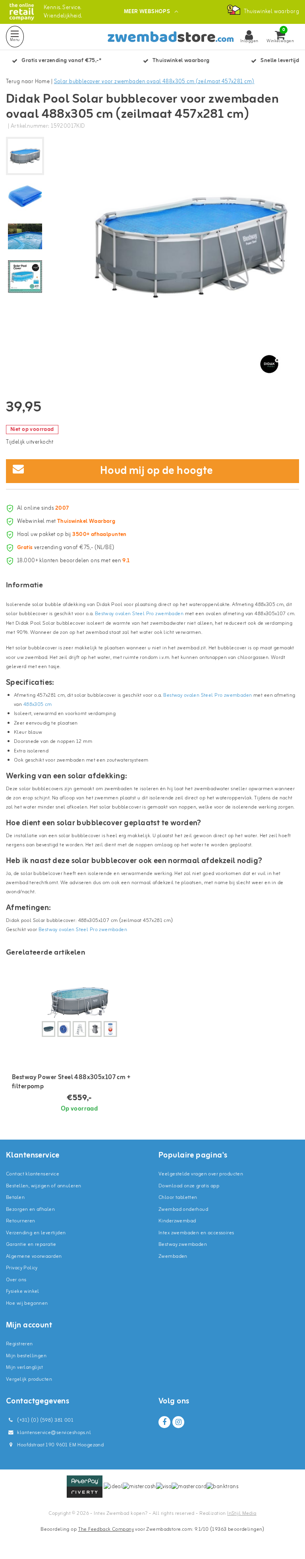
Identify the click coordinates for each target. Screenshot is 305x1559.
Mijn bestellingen (26, 1356)
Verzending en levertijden (36, 1233)
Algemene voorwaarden (34, 1256)
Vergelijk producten (29, 1379)
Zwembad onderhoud (183, 1209)
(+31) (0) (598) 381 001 (44, 1420)
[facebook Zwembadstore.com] (164, 1422)
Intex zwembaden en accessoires (196, 1233)
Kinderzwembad (177, 1221)
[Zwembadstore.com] (21, 11)
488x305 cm (37, 704)
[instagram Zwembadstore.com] (178, 1422)
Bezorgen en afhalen (30, 1209)
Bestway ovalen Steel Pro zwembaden (139, 614)
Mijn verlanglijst (24, 1367)
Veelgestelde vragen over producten (200, 1174)
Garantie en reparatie (31, 1244)
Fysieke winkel (22, 1291)
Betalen (15, 1197)
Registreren (19, 1344)
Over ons (16, 1280)
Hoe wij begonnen (27, 1303)
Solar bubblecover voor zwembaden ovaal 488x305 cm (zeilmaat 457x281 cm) (154, 81)
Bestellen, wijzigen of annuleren (43, 1186)
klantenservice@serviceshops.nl (54, 1432)
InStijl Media (241, 1513)
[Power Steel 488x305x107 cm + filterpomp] (79, 1012)
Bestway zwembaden (182, 1244)
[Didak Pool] (269, 364)
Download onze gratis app (188, 1186)
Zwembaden (172, 1256)
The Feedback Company (106, 1529)
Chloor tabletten (177, 1197)
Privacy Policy (22, 1268)
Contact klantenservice (32, 1174)
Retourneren (20, 1221)
